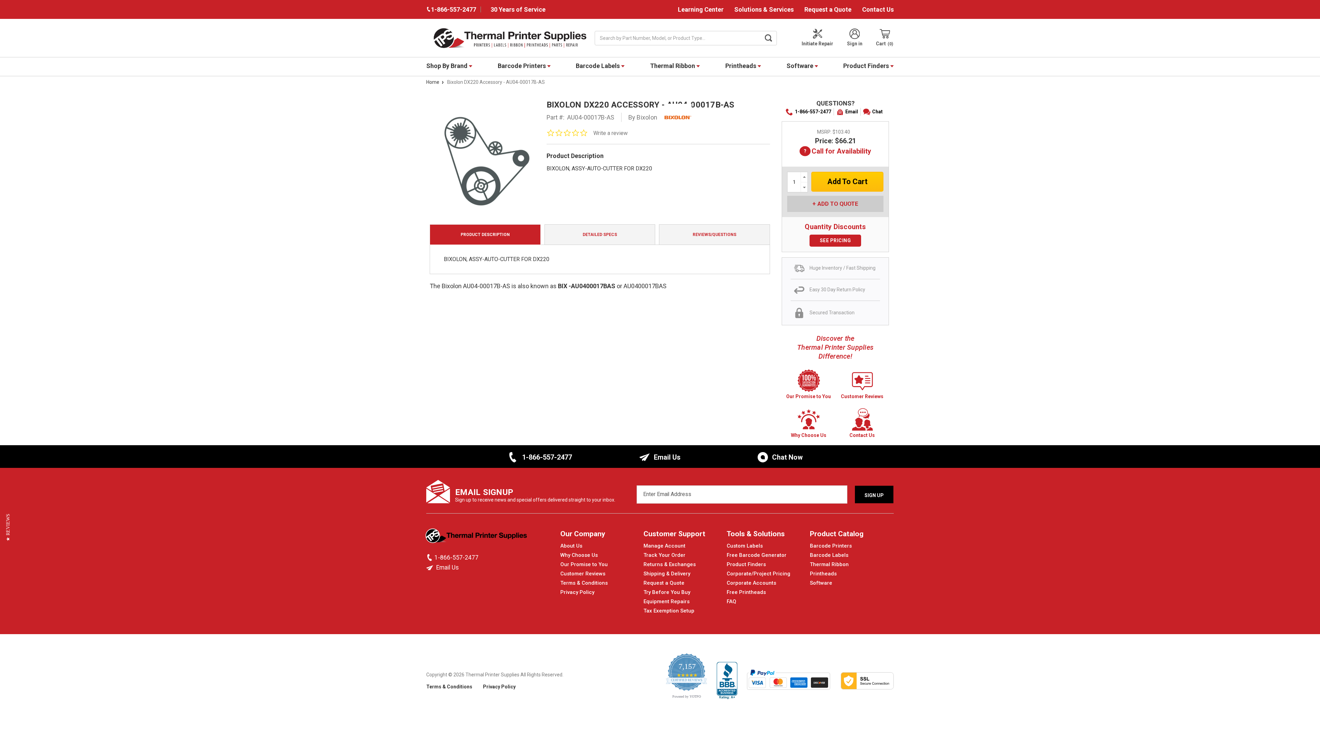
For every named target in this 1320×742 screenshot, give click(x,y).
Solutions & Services (764, 9)
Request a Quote (827, 9)
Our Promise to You (584, 564)
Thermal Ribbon (673, 65)
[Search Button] (768, 38)
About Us (571, 546)
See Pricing (835, 240)
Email (851, 111)
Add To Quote (837, 203)
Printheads (741, 65)
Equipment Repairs (667, 601)
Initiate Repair (817, 43)
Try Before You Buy (667, 592)
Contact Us (878, 9)
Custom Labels (745, 546)
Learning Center (701, 9)
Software (800, 65)
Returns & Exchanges (670, 564)
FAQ (731, 601)
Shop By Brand (447, 65)
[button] (8, 527)
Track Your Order (664, 555)
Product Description (485, 234)
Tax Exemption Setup (669, 611)
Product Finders (866, 65)
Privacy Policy (577, 592)
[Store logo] (477, 537)
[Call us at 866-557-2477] (430, 557)
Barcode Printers (522, 65)
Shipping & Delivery (667, 574)
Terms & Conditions (584, 583)
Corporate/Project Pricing (758, 574)
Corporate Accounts (751, 583)
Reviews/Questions (714, 234)
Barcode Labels (598, 65)
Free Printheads (746, 592)
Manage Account (664, 546)
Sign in (854, 43)
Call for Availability (835, 151)
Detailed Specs (600, 234)
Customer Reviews (582, 574)
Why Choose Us (579, 555)
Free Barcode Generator (756, 555)
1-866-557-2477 (813, 111)
